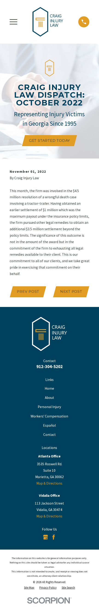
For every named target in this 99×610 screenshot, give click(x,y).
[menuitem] (29, 587)
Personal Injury (49, 407)
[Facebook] (53, 537)
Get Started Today (49, 140)
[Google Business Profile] (45, 537)
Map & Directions (49, 483)
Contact (49, 434)
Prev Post (28, 291)
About (49, 397)
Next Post (71, 291)
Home (49, 388)
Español (49, 425)
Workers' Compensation (49, 416)
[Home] (47, 21)
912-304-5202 (49, 366)
